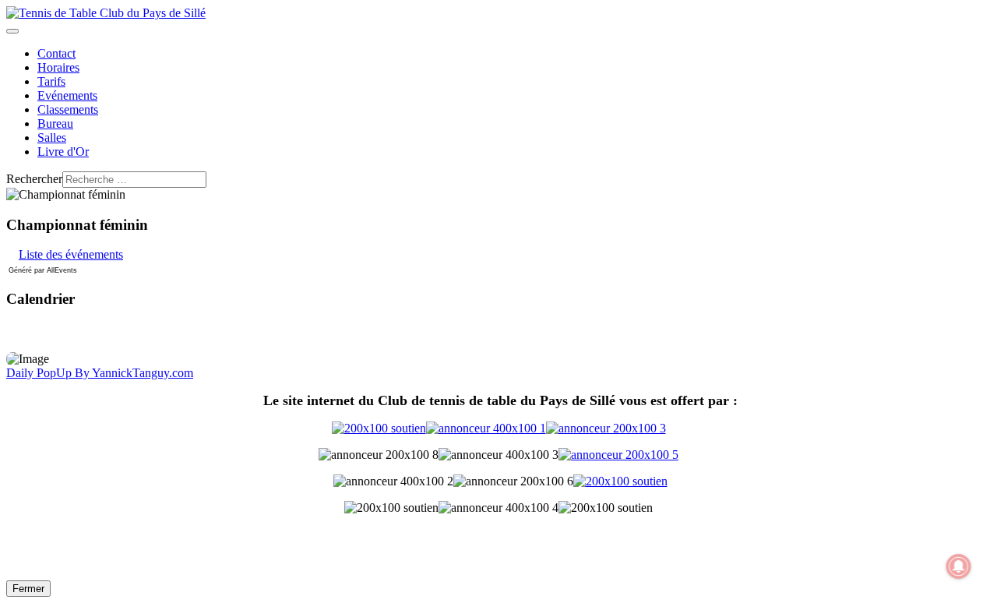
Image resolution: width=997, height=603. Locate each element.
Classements (67, 109)
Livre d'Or (63, 151)
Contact (56, 53)
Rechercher (34, 178)
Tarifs (51, 81)
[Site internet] (499, 428)
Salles (51, 137)
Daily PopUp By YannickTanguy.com (99, 372)
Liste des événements (71, 254)
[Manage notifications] (958, 566)
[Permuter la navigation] (12, 31)
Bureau (55, 123)
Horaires (58, 67)
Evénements (67, 95)
